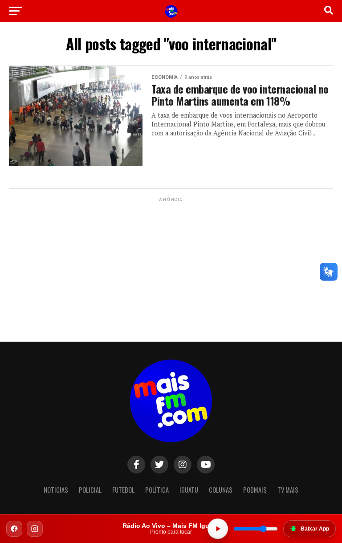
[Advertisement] (171, 259)
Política (157, 489)
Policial (90, 489)
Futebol (123, 489)
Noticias (56, 489)
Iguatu (188, 489)
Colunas (220, 489)
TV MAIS (287, 489)
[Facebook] (14, 529)
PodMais (255, 489)
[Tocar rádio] (218, 529)
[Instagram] (35, 529)
